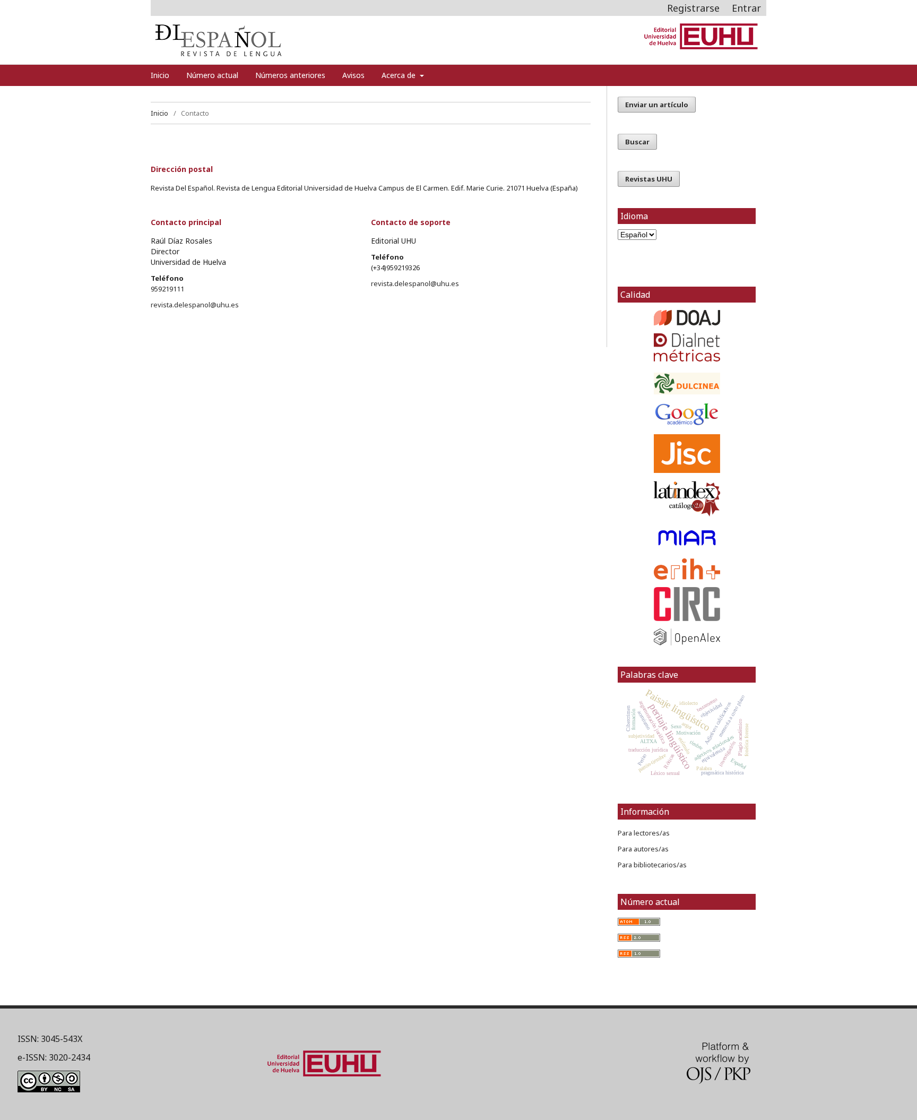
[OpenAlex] (687, 636)
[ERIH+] (687, 569)
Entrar (746, 8)
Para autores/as (643, 849)
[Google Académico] (687, 414)
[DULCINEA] (687, 383)
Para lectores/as (644, 833)
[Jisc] (687, 453)
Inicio (160, 75)
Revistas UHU (648, 179)
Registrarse (693, 8)
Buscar (637, 142)
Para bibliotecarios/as (652, 864)
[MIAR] (687, 538)
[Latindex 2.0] (687, 499)
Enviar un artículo (656, 104)
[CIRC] (687, 604)
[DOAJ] (687, 317)
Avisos (353, 75)
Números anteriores (290, 75)
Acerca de (400, 75)
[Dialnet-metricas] (687, 359)
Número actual (212, 75)
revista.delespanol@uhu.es (195, 304)
